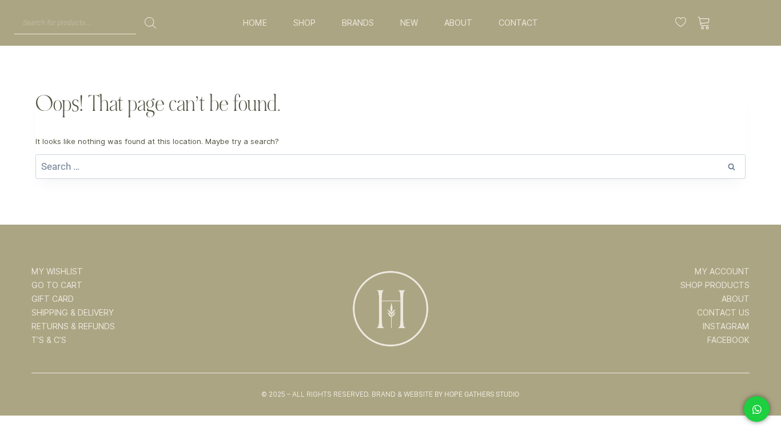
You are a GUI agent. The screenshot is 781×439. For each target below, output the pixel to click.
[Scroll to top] (756, 394)
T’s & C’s (48, 340)
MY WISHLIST (57, 271)
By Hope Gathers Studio (477, 394)
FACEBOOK (728, 340)
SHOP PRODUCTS (715, 285)
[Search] (150, 22)
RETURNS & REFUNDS (73, 326)
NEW (409, 22)
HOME (255, 22)
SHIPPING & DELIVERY (72, 312)
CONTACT (518, 22)
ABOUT (458, 22)
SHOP (304, 22)
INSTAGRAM (726, 326)
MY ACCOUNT (722, 271)
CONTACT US (723, 312)
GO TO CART (56, 285)
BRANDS (358, 22)
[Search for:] (390, 166)
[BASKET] (704, 22)
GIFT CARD (52, 299)
